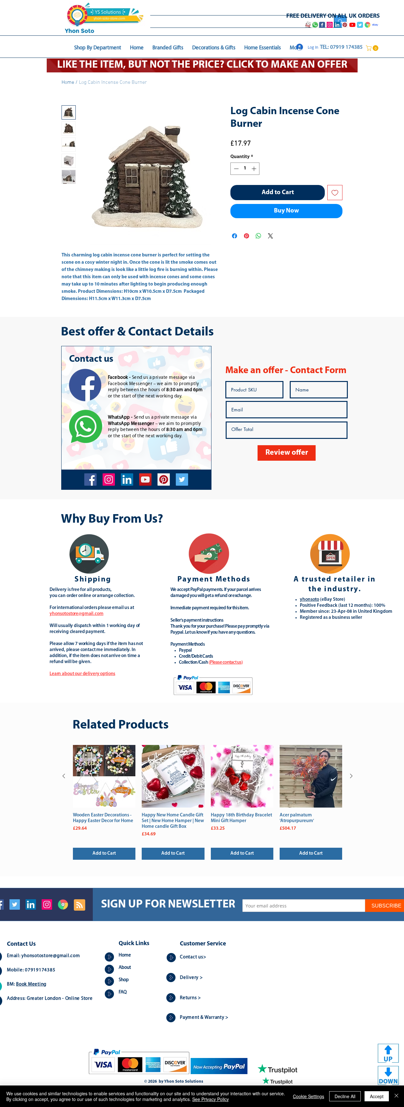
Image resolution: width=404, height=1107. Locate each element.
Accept (376, 1096)
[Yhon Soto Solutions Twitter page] (360, 25)
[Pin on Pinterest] (246, 236)
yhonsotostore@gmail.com (50, 956)
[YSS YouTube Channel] (352, 25)
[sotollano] (182, 479)
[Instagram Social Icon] (47, 904)
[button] (373, 48)
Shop (124, 980)
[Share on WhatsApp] (258, 236)
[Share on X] (270, 236)
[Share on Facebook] (234, 236)
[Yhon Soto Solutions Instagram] (330, 25)
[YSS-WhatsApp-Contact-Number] (315, 24)
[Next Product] (351, 776)
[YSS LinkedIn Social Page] (337, 25)
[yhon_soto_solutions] (109, 479)
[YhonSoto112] (90, 479)
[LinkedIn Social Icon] (31, 904)
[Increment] (254, 169)
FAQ (123, 992)
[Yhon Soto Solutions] (145, 479)
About (125, 967)
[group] (207, 802)
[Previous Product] (64, 776)
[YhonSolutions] (163, 479)
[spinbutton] (245, 169)
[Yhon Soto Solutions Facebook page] (322, 25)
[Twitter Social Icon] (14, 904)
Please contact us (225, 662)
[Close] (396, 1096)
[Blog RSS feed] (79, 905)
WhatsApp (119, 417)
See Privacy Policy (210, 1099)
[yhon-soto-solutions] (127, 479)
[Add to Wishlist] (334, 192)
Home (68, 82)
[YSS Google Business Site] (368, 25)
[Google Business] (63, 904)
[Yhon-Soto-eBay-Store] (375, 25)
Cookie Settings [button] (308, 1096)
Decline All (345, 1096)
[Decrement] (235, 169)
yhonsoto (309, 599)
